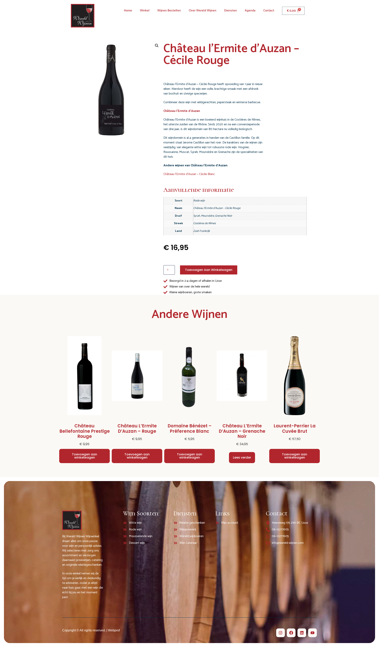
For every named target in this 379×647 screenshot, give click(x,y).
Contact (268, 10)
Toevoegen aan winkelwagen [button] (84, 456)
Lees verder (242, 457)
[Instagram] (280, 632)
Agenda (250, 10)
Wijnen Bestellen (169, 10)
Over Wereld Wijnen (202, 10)
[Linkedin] (301, 632)
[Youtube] (312, 632)
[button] (156, 45)
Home (128, 10)
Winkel (144, 10)
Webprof (114, 630)
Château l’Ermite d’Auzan (181, 111)
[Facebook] (291, 632)
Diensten (230, 10)
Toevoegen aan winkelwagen (208, 270)
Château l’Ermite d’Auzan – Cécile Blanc (189, 174)
